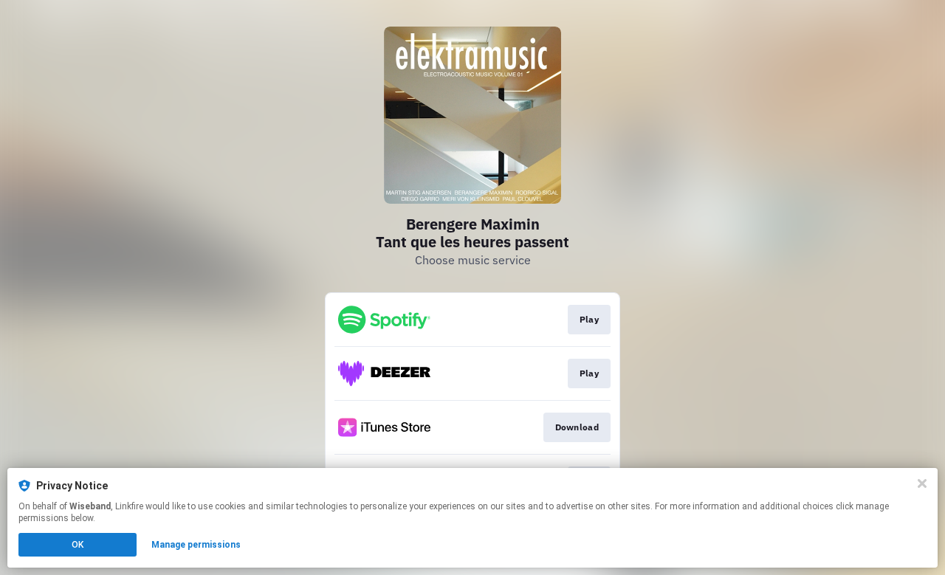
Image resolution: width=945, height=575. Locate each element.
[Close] (922, 483)
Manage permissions (196, 545)
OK (77, 545)
